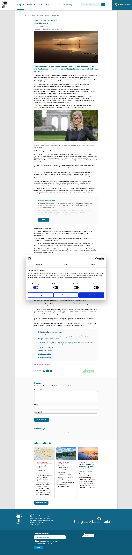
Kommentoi (38, 383)
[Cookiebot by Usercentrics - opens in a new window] (96, 258)
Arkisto (40, 5)
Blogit (47, 5)
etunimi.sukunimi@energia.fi (46, 520)
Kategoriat (20, 5)
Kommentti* (38, 390)
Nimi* (36, 404)
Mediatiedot (31, 5)
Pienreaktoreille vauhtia (45, 347)
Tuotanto (38, 15)
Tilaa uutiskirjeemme (41, 533)
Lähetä (38, 547)
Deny (40, 295)
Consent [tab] (39, 264)
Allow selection (66, 295)
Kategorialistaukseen (41, 502)
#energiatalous (49, 364)
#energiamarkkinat (39, 364)
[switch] (55, 287)
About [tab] (93, 264)
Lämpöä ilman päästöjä (45, 357)
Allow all (92, 295)
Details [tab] (66, 264)
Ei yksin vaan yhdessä (44, 354)
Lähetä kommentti (41, 419)
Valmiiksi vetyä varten (44, 350)
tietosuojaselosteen (40, 543)
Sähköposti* (38, 412)
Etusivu (24, 15)
